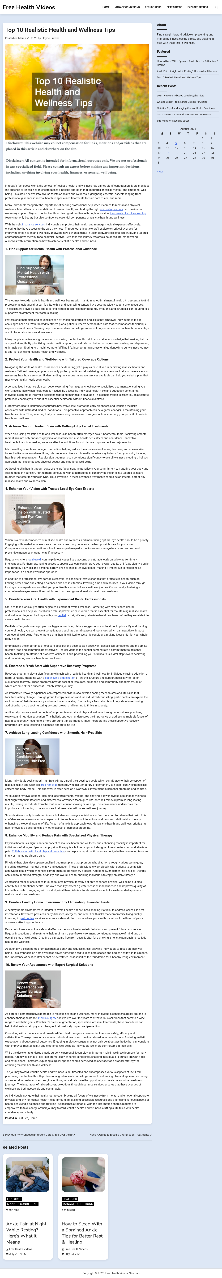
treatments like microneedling (128, 213)
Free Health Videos (29, 7)
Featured (23, 1118)
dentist (62, 615)
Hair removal (49, 784)
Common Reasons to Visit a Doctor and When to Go (184, 114)
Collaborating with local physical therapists (38, 851)
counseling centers (111, 209)
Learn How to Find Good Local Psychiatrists (180, 95)
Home (106, 7)
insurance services (33, 224)
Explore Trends (197, 7)
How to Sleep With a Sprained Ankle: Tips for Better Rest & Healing (82, 1233)
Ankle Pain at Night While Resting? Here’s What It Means (187, 71)
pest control (27, 918)
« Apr (160, 171)
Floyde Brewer (50, 38)
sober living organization (60, 677)
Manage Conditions (127, 7)
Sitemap (134, 1273)
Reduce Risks (153, 7)
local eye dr (35, 559)
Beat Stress (174, 7)
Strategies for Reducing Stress (173, 120)
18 (167, 153)
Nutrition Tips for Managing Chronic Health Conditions (186, 108)
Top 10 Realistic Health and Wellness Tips (179, 77)
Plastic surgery (47, 1018)
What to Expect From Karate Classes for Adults (182, 101)
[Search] (216, 7)
